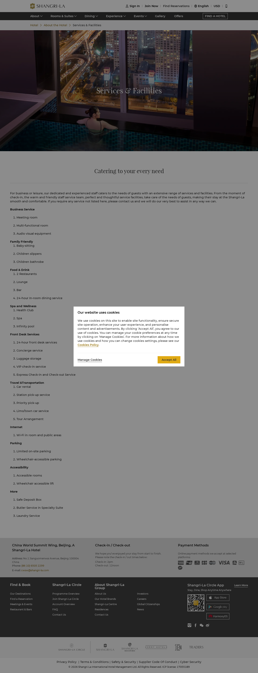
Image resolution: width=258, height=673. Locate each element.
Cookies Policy (88, 345)
